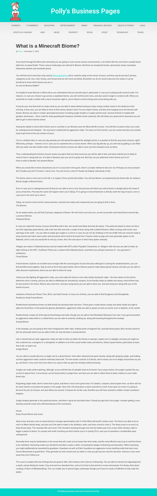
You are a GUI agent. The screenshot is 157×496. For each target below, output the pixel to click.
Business (16, 25)
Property (73, 32)
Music (57, 32)
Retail (90, 32)
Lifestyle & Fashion (22, 32)
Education (49, 25)
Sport (105, 32)
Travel (140, 32)
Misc (43, 32)
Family (84, 25)
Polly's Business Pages (85, 11)
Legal (142, 25)
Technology (122, 32)
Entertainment (67, 25)
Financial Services (102, 25)
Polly (20, 51)
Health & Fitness (126, 25)
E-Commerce (32, 25)
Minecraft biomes (60, 76)
